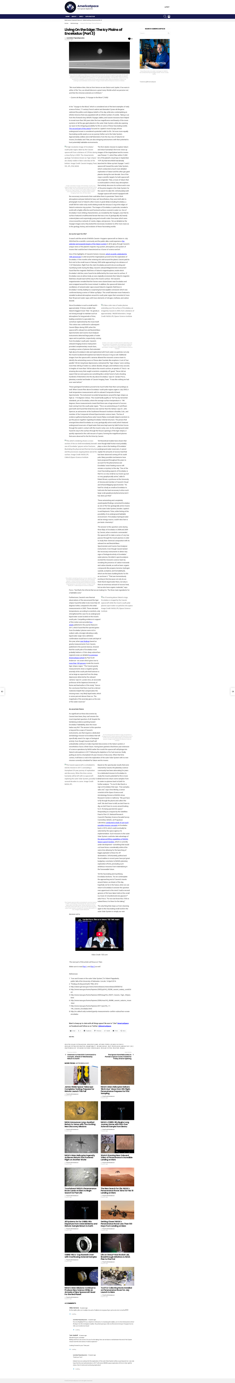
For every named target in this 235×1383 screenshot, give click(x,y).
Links (81, 16)
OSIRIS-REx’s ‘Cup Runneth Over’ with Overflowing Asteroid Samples (81, 1255)
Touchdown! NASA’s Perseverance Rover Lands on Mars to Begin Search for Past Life (80, 1190)
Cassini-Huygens (84, 1048)
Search (168, 34)
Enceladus (96, 1048)
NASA (123, 1048)
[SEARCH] (165, 16)
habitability (91, 1046)
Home (67, 16)
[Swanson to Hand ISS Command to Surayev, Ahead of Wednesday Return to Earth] (2, 691)
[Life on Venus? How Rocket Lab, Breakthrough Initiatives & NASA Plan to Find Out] (117, 1243)
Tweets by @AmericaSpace (148, 81)
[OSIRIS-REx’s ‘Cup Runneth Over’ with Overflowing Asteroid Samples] (81, 1243)
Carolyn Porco (117, 1044)
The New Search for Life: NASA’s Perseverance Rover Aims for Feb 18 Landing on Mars (117, 1190)
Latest (167, 7)
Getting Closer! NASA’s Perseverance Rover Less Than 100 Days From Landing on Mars (116, 1223)
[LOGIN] (168, 16)
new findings (85, 641)
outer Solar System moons (76, 1044)
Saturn (116, 1048)
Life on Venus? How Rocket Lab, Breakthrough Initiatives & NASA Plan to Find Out (115, 1256)
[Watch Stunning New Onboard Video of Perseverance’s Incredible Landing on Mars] (117, 1143)
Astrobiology (82, 1063)
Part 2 (92, 967)
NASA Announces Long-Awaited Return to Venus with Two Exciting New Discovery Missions (80, 1124)
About (74, 16)
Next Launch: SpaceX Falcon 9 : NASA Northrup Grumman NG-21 (83, 20)
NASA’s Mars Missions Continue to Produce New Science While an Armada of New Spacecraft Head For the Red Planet (80, 1291)
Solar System (107, 1048)
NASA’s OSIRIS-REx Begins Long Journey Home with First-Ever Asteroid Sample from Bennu (115, 1124)
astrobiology (71, 1048)
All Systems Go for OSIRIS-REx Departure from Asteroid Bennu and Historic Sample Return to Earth (81, 1223)
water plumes (93, 1044)
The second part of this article (80, 129)
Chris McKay (102, 1046)
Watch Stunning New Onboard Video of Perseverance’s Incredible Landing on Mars (116, 1157)
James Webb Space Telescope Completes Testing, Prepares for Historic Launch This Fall (79, 1089)
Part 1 (85, 967)
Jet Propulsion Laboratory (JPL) (121, 1046)
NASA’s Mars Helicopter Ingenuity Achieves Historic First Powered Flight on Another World (80, 1157)
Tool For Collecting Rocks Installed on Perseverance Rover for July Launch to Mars (116, 1289)
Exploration (90, 16)
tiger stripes (105, 1044)
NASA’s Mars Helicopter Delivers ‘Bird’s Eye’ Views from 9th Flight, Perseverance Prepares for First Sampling (115, 1090)
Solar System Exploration (75, 1046)
